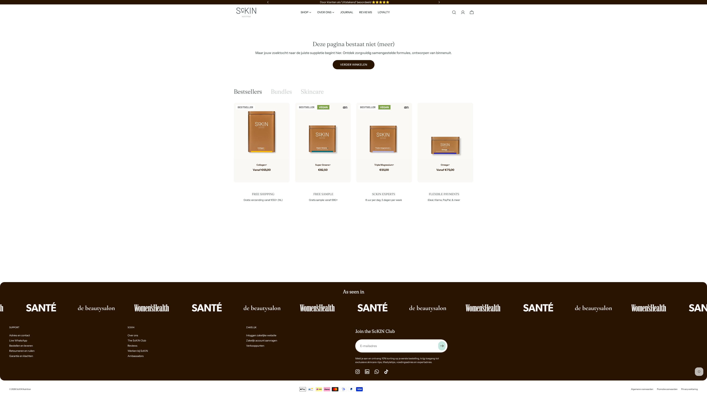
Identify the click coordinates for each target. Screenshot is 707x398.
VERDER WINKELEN (353, 64)
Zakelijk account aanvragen (261, 340)
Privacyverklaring (689, 389)
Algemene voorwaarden (642, 389)
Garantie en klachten (21, 356)
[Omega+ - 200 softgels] (448, 176)
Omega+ (445, 164)
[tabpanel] (353, 142)
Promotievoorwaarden (667, 389)
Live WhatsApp (18, 340)
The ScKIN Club (137, 340)
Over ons (133, 335)
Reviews (132, 345)
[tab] (248, 91)
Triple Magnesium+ (384, 164)
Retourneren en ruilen (21, 350)
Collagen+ (261, 164)
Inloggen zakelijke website (261, 335)
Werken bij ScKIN (138, 350)
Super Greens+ (323, 164)
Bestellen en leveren (21, 345)
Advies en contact (19, 335)
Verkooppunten (255, 345)
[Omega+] (445, 131)
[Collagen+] (262, 131)
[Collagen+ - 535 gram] (258, 176)
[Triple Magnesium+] (384, 131)
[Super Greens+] (323, 131)
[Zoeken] (454, 12)
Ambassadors (136, 356)
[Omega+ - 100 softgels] (442, 176)
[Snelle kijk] (284, 111)
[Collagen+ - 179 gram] (264, 176)
